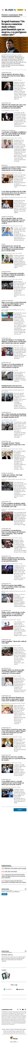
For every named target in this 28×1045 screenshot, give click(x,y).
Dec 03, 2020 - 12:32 (13, 370)
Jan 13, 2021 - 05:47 (17, 225)
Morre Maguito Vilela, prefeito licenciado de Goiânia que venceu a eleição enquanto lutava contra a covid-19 (13, 221)
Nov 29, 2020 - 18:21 (20, 703)
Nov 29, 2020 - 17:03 (16, 762)
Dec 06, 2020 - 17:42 (18, 345)
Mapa (14, 1031)
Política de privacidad (7, 1031)
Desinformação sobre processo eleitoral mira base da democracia (13, 386)
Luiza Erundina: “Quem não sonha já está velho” (14, 642)
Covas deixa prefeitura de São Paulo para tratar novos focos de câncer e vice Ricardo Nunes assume (14, 193)
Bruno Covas (4, 165)
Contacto (4, 1029)
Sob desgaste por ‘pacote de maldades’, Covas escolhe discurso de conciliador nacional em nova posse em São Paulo (13, 248)
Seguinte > (20, 809)
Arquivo (4, 970)
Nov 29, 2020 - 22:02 (17, 563)
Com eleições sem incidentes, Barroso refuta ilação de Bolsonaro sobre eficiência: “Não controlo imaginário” (14, 533)
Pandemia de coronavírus (7, 216)
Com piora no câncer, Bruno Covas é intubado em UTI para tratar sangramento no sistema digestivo (14, 168)
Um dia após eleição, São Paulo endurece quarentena (12, 475)
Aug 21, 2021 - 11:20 (16, 54)
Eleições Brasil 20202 (6, 72)
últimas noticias (6, 865)
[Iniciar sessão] (25, 10)
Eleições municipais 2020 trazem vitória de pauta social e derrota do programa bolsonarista (13, 559)
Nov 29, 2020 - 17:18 (17, 736)
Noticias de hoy (22, 1032)
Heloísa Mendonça (13, 309)
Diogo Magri (4, 138)
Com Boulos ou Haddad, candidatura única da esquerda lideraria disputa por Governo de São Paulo (14, 134)
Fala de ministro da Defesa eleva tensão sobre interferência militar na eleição (13, 76)
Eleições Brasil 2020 (6, 103)
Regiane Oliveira (5, 345)
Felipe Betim (4, 54)
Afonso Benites (5, 537)
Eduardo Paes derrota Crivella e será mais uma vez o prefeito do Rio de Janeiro (14, 758)
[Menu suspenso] (3, 10)
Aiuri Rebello (4, 253)
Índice (17, 1032)
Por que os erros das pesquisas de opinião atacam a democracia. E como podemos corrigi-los (12, 366)
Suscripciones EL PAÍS (19, 1031)
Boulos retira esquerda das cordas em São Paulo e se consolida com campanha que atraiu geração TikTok (13, 615)
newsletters (5, 889)
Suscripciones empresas (8, 1032)
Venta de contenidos (10, 1029)
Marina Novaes (5, 225)
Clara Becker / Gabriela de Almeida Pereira (11, 390)
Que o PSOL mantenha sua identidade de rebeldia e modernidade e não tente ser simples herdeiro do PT (14, 416)
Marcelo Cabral (11, 479)
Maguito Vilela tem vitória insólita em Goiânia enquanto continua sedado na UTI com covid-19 (13, 672)
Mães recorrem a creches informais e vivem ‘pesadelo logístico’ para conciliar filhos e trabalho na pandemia (14, 305)
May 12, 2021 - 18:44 (17, 138)
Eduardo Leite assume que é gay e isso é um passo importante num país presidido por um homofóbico (14, 106)
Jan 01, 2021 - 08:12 (17, 279)
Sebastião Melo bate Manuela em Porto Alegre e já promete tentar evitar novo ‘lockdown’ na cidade (13, 699)
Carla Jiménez (5, 197)
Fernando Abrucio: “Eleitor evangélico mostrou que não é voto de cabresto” (13, 445)
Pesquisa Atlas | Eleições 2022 (8, 130)
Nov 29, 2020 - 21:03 (15, 619)
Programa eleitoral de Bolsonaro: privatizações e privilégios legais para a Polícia (14, 881)
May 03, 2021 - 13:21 (16, 172)
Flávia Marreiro (5, 110)
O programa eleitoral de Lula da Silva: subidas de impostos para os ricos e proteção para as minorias (13, 876)
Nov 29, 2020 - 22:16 (17, 537)
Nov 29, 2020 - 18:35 (16, 676)
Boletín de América (7, 954)
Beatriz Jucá (4, 479)
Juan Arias (4, 420)
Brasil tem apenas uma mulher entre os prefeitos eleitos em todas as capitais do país (13, 587)
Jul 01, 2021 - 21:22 (14, 110)
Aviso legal (17, 1029)
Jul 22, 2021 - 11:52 (17, 80)
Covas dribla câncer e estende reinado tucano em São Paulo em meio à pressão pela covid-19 (13, 783)
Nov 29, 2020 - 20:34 (16, 645)
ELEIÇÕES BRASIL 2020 (6, 556)
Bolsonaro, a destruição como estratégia (15, 868)
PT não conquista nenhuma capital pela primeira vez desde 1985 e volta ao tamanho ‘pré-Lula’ (14, 505)
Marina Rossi (4, 80)
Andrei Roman (5, 370)
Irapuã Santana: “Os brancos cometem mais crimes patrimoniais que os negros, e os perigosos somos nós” (14, 28)
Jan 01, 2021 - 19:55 (17, 253)
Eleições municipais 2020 (12, 15)
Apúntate (4, 894)
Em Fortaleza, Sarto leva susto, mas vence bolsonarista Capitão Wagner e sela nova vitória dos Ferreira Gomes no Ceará (14, 732)
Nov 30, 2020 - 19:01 (17, 449)
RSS (14, 1032)
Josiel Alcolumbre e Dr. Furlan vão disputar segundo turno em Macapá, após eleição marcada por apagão (14, 341)
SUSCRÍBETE (20, 9)
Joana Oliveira (5, 309)
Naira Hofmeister (5, 703)
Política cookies (22, 1029)
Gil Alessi (11, 197)
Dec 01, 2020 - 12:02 (11, 420)
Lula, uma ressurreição (11, 871)
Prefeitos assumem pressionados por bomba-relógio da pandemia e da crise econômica (13, 275)
